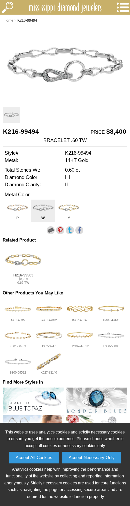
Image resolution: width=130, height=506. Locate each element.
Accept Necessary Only (92, 457)
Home (8, 20)
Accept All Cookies (34, 457)
